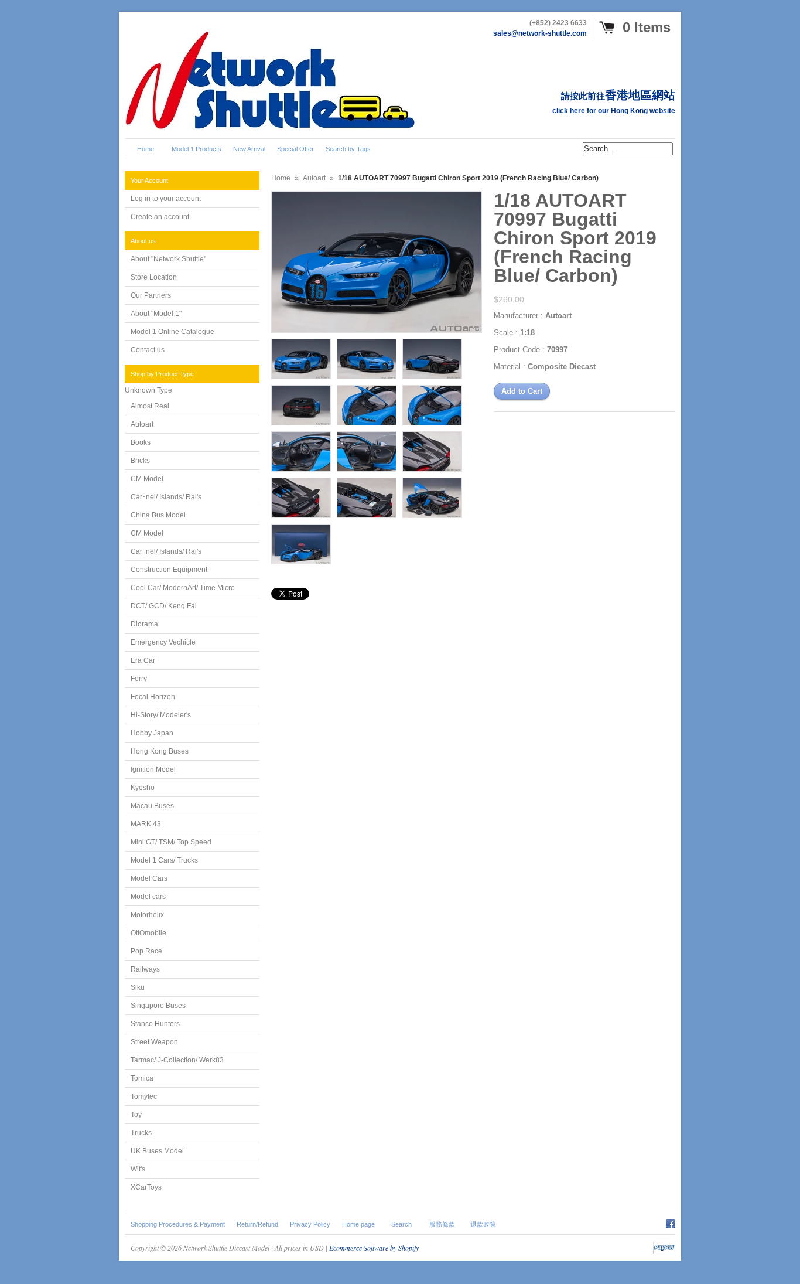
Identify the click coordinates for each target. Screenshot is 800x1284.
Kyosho (143, 788)
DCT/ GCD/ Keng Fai (164, 606)
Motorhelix (147, 915)
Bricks (140, 461)
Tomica (142, 1078)
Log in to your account (166, 199)
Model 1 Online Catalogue (172, 332)
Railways (145, 969)
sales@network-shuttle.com (540, 33)
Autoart (142, 424)
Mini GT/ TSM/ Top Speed (171, 842)
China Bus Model (158, 515)
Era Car (143, 660)
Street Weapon (154, 1042)
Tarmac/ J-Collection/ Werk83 (177, 1060)
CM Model (147, 479)
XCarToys (146, 1187)
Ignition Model (153, 769)
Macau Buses (152, 806)
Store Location (154, 277)
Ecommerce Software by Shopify (374, 1247)
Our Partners (151, 295)
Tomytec (144, 1096)
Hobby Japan (152, 733)
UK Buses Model (157, 1151)
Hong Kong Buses (160, 751)
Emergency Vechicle (163, 642)
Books (141, 442)
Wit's (138, 1169)
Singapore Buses (158, 1006)
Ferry (139, 679)
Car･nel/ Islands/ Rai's (166, 497)
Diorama (144, 624)
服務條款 (442, 1224)
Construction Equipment (169, 570)
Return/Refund (257, 1224)
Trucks (141, 1133)
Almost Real (150, 406)
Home (280, 178)
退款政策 (483, 1224)
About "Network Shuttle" (168, 259)
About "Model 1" (156, 313)
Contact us (148, 350)
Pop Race (146, 951)
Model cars (148, 897)
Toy (136, 1115)
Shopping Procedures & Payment (178, 1224)
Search (401, 1224)
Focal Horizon (153, 697)
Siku (138, 987)
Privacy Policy (310, 1224)
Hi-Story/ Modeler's (161, 715)
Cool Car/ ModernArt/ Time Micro (183, 588)
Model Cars (149, 878)
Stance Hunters (155, 1024)
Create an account (160, 217)
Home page (358, 1224)
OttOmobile (148, 933)
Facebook (670, 1221)
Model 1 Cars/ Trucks (164, 860)
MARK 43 (146, 824)
